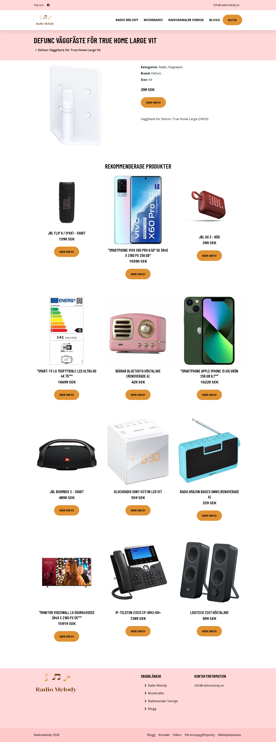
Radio (163, 67)
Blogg (214, 20)
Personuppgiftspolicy (200, 735)
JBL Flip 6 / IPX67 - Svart (67, 233)
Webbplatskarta (229, 735)
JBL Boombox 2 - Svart (67, 491)
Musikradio (153, 20)
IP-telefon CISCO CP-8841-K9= (138, 612)
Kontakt (164, 735)
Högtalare (175, 67)
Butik (232, 20)
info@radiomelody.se (226, 5)
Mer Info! (153, 102)
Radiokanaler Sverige (186, 20)
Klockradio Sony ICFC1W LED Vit (138, 491)
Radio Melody (127, 20)
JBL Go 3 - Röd (209, 237)
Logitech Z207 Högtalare (209, 612)
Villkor (177, 735)
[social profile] (48, 5)
